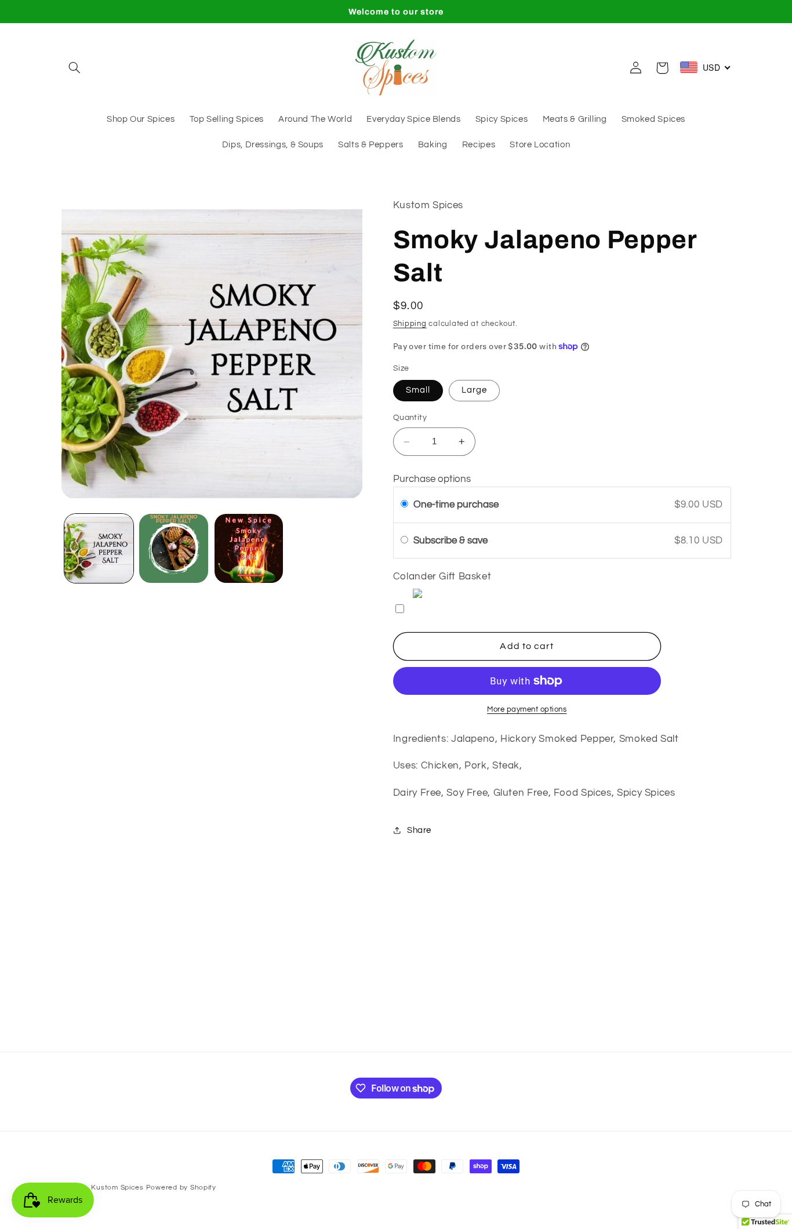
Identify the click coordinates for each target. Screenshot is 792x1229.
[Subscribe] (491, 1037)
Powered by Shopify (181, 1187)
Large (474, 390)
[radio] (404, 505)
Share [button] (419, 830)
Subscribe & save (451, 540)
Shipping (410, 324)
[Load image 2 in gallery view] (173, 548)
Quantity (410, 418)
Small (418, 390)
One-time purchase (456, 505)
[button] (74, 68)
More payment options (527, 709)
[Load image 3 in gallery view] (249, 548)
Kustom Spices (117, 1187)
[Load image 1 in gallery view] (98, 548)
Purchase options (432, 479)
